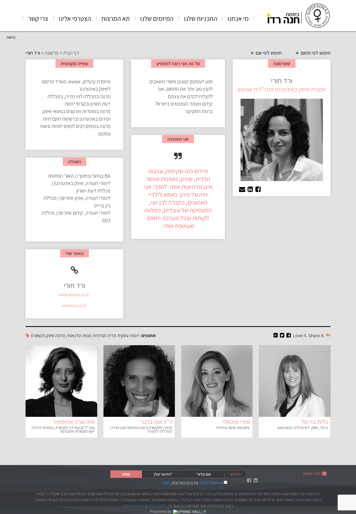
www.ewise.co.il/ (74, 295)
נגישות (11, 37)
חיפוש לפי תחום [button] (315, 52)
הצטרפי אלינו (75, 18)
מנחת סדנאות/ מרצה (74, 335)
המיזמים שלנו (157, 18)
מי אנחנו (238, 18)
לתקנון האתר (157, 506)
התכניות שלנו (200, 18)
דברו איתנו (312, 473)
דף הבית (71, 52)
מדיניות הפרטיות (184, 482)
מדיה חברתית (104, 335)
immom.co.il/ (74, 305)
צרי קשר (38, 18)
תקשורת (37, 335)
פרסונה (51, 52)
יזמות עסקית (128, 335)
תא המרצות (115, 18)
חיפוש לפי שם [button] (268, 52)
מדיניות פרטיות (134, 506)
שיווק (50, 335)
